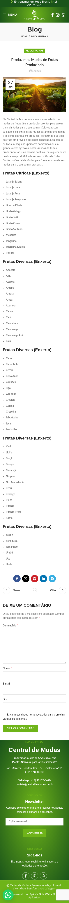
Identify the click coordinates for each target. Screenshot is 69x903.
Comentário (10, 625)
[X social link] (25, 578)
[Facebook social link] (52, 15)
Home (24, 36)
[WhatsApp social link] (63, 15)
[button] (8, 894)
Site (5, 699)
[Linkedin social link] (43, 578)
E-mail (7, 683)
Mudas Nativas (39, 36)
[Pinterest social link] (34, 578)
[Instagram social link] (58, 15)
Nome (7, 668)
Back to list (34, 590)
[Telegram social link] (52, 578)
